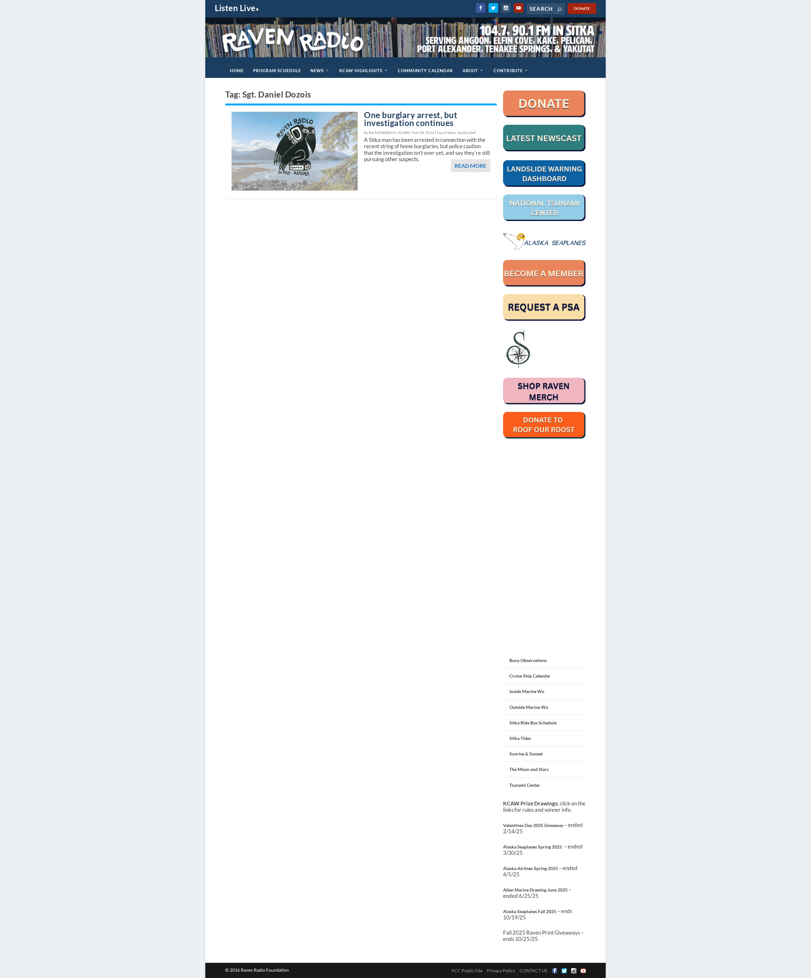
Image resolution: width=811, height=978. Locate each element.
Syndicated (466, 132)
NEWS (317, 70)
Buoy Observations (528, 660)
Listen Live (235, 8)
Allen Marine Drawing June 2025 (535, 890)
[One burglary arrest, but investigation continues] (295, 151)
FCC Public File (467, 970)
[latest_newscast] (544, 149)
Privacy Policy (501, 970)
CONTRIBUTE (508, 70)
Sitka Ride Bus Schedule (533, 722)
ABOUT (470, 70)
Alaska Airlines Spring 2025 (530, 868)
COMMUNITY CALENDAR (425, 70)
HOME (237, 70)
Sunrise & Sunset (526, 753)
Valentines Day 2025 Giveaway (533, 825)
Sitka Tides (520, 738)
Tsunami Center (524, 785)
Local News (446, 132)
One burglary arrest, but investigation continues (410, 119)
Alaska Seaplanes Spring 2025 (532, 846)
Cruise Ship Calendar (530, 675)
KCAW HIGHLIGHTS (360, 70)
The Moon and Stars (529, 769)
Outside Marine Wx (528, 707)
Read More (470, 165)
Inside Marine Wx (527, 691)
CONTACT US (533, 970)
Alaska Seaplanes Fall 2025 (529, 911)
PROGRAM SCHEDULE (277, 70)
